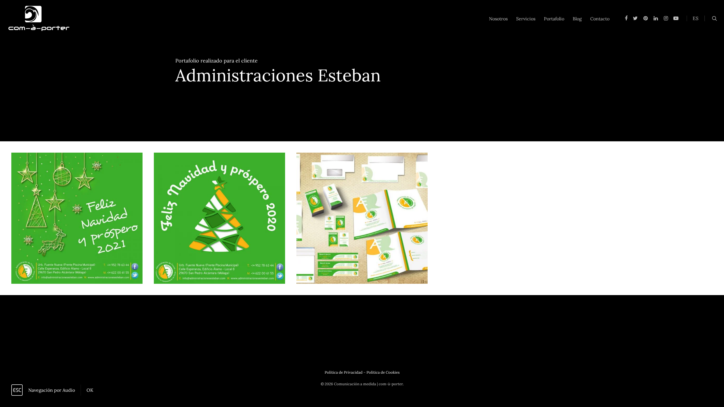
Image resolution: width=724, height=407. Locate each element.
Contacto (599, 19)
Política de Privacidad (344, 372)
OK (90, 390)
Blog (577, 19)
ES (696, 18)
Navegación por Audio (51, 390)
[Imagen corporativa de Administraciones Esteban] (362, 218)
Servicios (525, 19)
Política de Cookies (383, 372)
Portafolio (554, 19)
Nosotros (498, 19)
